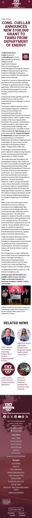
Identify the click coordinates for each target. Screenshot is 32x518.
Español (12, 515)
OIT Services (16, 453)
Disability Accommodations (16, 456)
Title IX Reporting (16, 469)
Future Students (16, 444)
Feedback (22, 515)
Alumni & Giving (16, 447)
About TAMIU (16, 438)
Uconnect (16, 450)
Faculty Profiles (16, 478)
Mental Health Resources (16, 472)
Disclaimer (11, 513)
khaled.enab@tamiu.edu (11, 272)
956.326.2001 (16, 425)
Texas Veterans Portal (16, 475)
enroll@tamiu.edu (16, 428)
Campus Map (17, 431)
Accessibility (16, 463)
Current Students (16, 441)
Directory (21, 513)
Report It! (16, 466)
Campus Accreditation (16, 492)
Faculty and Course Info (16, 481)
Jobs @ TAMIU (16, 484)
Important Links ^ (16, 509)
